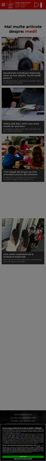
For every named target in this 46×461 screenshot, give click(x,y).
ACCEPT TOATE (23, 456)
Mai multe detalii (16, 432)
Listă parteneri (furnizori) (7, 453)
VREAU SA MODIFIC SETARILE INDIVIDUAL (23, 458)
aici (16, 439)
